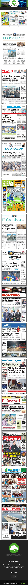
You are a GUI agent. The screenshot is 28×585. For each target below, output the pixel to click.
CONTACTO (19, 581)
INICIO (7, 581)
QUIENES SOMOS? (13, 581)
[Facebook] (12, 576)
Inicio (2, 29)
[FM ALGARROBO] (14, 3)
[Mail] (15, 576)
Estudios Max (22, 583)
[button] (25, 18)
